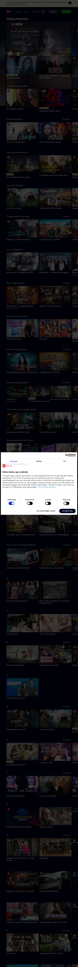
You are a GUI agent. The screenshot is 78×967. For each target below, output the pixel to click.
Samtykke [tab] (13, 461)
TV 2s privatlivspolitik (47, 487)
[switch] (30, 503)
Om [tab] (64, 461)
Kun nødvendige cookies (46, 511)
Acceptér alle (67, 511)
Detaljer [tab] (39, 461)
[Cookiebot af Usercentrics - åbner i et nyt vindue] (67, 455)
